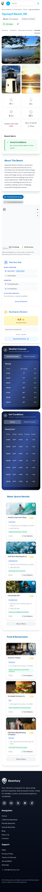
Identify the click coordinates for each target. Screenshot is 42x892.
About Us (5, 835)
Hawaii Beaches (8, 827)
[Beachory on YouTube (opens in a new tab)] (11, 803)
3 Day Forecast (29, 356)
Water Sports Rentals (25, 30)
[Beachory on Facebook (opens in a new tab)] (31, 803)
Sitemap (5, 865)
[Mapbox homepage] (7, 248)
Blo (3, 831)
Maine (25, 9)
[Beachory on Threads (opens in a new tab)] (25, 803)
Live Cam (15, 271)
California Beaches (9, 819)
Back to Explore (6, 9)
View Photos (12, 60)
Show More (21, 624)
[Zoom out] (37, 212)
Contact (5, 838)
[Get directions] (18, 24)
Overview (5, 30)
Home (4, 816)
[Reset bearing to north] (37, 215)
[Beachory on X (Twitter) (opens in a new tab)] (18, 803)
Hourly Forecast (12, 356)
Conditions (13, 30)
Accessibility (7, 861)
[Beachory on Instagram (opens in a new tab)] (4, 803)
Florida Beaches (8, 823)
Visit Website (28, 536)
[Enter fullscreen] (4, 209)
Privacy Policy (7, 854)
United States (17, 9)
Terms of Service (9, 857)
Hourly (12, 422)
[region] (21, 228)
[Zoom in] (37, 209)
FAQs (4, 850)
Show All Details (21, 302)
